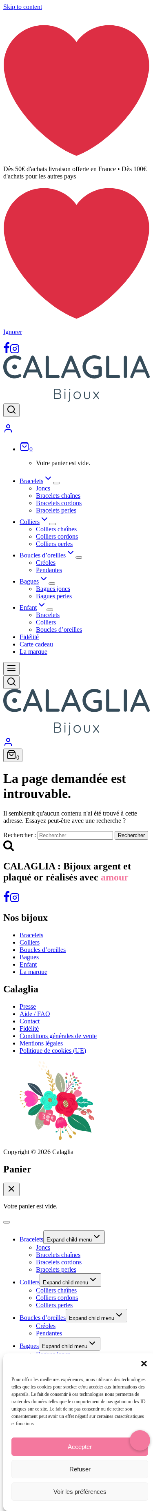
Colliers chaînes (56, 529)
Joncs (43, 488)
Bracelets (48, 614)
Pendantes (49, 569)
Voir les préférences (79, 1491)
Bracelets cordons (59, 502)
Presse (28, 1006)
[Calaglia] (76, 399)
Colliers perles (54, 543)
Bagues (29, 957)
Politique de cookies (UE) (53, 1050)
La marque (33, 651)
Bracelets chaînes (58, 495)
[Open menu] (11, 668)
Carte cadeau (36, 644)
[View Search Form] (11, 410)
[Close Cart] (11, 1189)
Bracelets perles (56, 510)
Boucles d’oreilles (59, 629)
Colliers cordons (57, 536)
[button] (144, 1363)
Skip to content (22, 6)
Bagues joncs (53, 588)
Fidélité (29, 636)
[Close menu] (6, 1222)
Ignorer (12, 331)
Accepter (80, 1446)
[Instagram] (15, 351)
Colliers (46, 622)
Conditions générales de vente (58, 1035)
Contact (30, 1021)
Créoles (45, 562)
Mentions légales (41, 1043)
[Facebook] (6, 351)
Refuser (80, 1469)
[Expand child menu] (56, 483)
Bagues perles (54, 596)
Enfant (28, 964)
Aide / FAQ (35, 1013)
